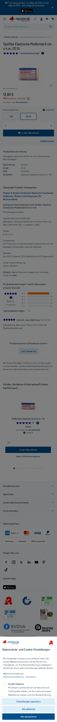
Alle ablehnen (28, 709)
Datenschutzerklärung (13, 676)
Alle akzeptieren (28, 716)
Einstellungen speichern (29, 701)
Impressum (30, 676)
